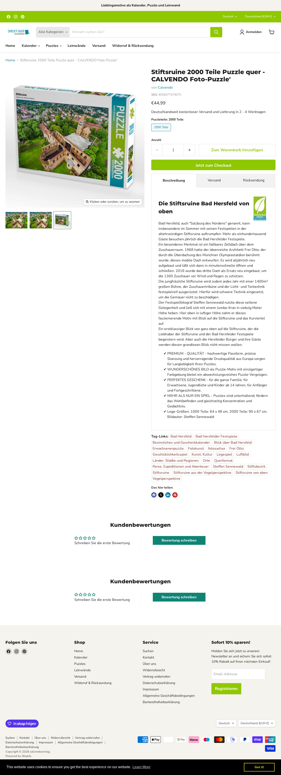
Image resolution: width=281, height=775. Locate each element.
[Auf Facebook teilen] (154, 495)
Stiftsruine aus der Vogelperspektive (202, 472)
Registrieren (226, 688)
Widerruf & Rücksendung (133, 45)
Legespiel (224, 454)
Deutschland (258, 16)
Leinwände (77, 45)
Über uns (149, 664)
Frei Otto (236, 448)
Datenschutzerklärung (159, 683)
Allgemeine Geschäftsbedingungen (169, 695)
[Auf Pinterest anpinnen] (175, 495)
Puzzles (52, 45)
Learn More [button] (141, 767)
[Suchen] (216, 32)
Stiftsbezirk (256, 466)
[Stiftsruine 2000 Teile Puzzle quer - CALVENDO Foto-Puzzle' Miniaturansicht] (16, 220)
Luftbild (242, 454)
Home (10, 45)
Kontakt (148, 657)
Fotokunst (196, 448)
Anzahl (156, 140)
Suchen (148, 651)
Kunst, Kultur (202, 454)
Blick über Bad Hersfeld (233, 442)
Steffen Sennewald (228, 466)
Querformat (223, 460)
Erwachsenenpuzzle (168, 448)
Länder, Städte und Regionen (176, 460)
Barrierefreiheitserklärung (161, 702)
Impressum (151, 689)
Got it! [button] (259, 767)
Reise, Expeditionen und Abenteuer (181, 466)
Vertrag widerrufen (156, 676)
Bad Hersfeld (181, 436)
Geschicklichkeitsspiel (170, 454)
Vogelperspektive (166, 478)
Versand (99, 45)
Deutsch (228, 16)
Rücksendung (253, 180)
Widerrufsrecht (154, 670)
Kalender (30, 45)
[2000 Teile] (161, 132)
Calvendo (165, 87)
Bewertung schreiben (179, 540)
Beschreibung (174, 180)
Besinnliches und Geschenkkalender (181, 442)
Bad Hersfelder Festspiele (216, 436)
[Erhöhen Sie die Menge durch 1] (189, 150)
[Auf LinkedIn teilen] (168, 495)
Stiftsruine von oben (252, 472)
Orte (206, 460)
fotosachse (216, 448)
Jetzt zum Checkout (213, 165)
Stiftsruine (161, 472)
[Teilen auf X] (161, 495)
